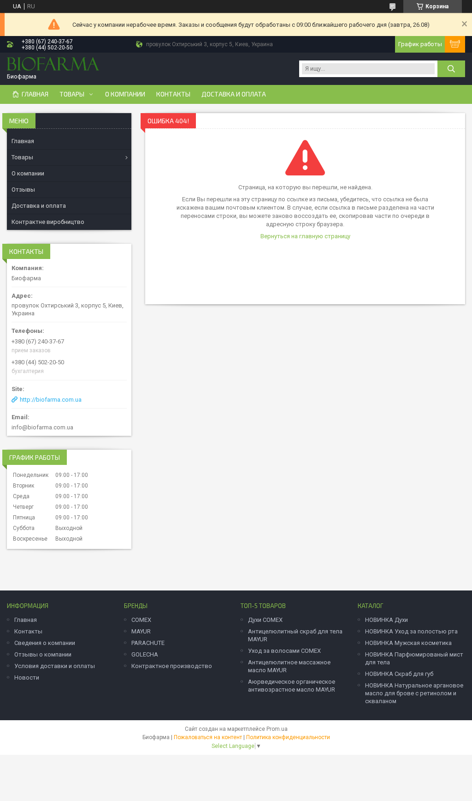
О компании (125, 94)
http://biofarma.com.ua (51, 399)
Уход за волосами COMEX (284, 650)
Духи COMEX (265, 619)
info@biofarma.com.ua (42, 427)
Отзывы (23, 189)
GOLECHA (144, 654)
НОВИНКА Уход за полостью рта (411, 631)
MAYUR (141, 631)
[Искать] (451, 68)
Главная (35, 94)
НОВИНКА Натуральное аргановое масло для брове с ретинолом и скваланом (414, 693)
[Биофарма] (53, 64)
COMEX (141, 619)
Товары (71, 94)
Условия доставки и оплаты (54, 665)
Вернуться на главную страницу (305, 236)
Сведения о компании (44, 642)
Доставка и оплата (233, 94)
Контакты (173, 94)
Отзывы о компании (42, 654)
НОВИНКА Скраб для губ (399, 673)
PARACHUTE (148, 642)
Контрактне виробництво (48, 221)
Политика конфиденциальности (288, 737)
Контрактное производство (171, 665)
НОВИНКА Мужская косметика (408, 642)
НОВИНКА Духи (386, 619)
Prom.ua (277, 729)
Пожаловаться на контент (208, 737)
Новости (26, 677)
